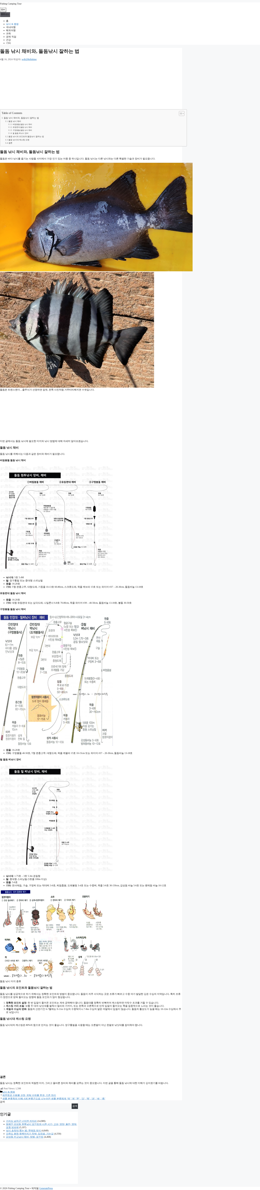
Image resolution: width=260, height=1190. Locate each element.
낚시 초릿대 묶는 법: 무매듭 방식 (23, 1130)
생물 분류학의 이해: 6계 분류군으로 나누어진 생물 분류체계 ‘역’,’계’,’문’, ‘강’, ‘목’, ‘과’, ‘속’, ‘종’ (53, 1098)
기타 (8, 43)
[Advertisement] (90, 85)
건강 (8, 40)
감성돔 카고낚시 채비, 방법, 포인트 (24, 1137)
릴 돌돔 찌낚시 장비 (20, 133)
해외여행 (11, 30)
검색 (2, 1101)
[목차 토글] (180, 113)
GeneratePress (46, 1188)
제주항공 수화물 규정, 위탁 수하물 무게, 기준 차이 (29, 1095)
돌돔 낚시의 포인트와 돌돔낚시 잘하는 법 (26, 136)
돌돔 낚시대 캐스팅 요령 (18, 140)
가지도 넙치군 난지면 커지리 (21, 1121)
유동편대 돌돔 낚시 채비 (22, 127)
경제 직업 (11, 36)
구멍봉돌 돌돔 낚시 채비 (22, 130)
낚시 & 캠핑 (12, 24)
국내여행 (11, 27)
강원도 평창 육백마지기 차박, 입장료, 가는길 (30, 1133)
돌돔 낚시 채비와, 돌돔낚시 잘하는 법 (21, 118)
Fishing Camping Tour (11, 3)
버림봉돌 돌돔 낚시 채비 (22, 124)
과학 (8, 33)
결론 (10, 143)
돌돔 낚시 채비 (14, 121)
